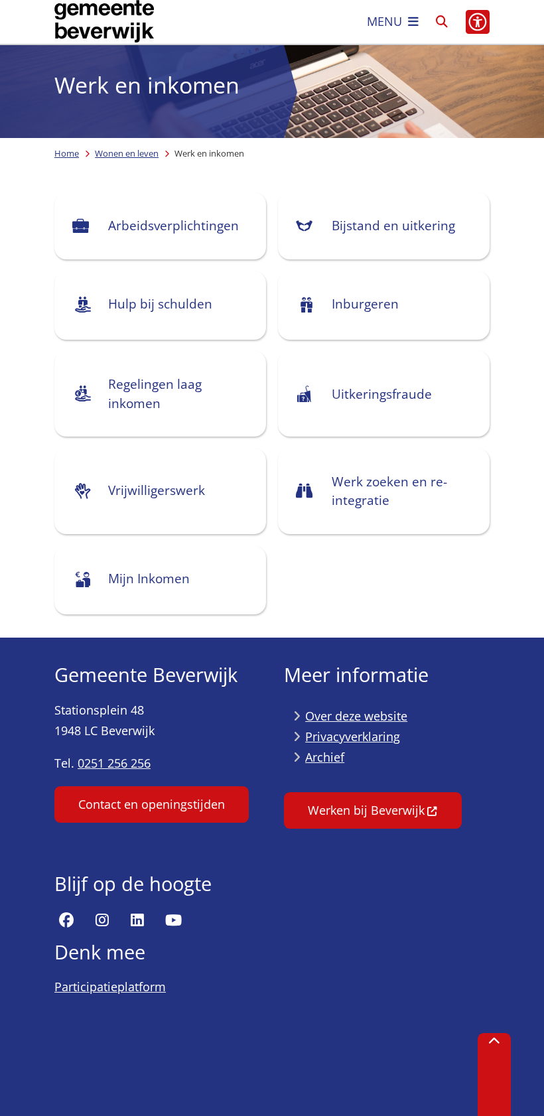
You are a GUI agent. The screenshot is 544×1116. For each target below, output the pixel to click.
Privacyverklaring (352, 736)
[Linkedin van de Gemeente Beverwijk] (137, 920)
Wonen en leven (127, 153)
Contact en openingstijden (151, 804)
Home (66, 153)
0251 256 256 (114, 763)
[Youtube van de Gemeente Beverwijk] (173, 920)
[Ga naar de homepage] (104, 22)
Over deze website (356, 716)
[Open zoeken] (442, 22)
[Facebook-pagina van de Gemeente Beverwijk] (66, 920)
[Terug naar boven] (494, 1074)
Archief (324, 757)
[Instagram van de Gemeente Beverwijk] (102, 920)
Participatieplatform (110, 987)
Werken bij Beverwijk (366, 810)
